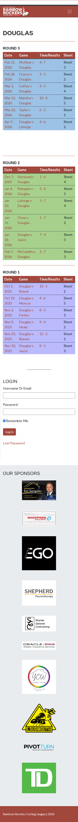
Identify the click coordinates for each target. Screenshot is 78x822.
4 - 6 (42, 122)
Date (8, 55)
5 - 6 (43, 189)
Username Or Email (17, 388)
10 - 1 (43, 286)
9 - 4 (42, 322)
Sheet (68, 55)
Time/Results (49, 55)
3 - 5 (42, 74)
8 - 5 (42, 310)
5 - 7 (43, 200)
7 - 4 (43, 234)
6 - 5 (42, 110)
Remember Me (16, 421)
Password (10, 404)
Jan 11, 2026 (8, 222)
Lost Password (14, 443)
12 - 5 (43, 334)
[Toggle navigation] (69, 11)
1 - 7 (43, 217)
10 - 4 (43, 98)
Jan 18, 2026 (8, 239)
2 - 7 (43, 251)
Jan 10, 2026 (8, 205)
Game (23, 55)
